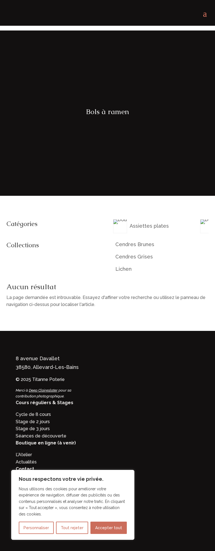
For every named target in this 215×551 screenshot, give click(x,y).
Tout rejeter (72, 528)
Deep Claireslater (43, 390)
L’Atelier (24, 454)
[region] (72, 505)
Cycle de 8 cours (33, 414)
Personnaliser (36, 528)
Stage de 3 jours (33, 428)
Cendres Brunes (134, 244)
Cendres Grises (134, 256)
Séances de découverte (41, 436)
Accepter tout (108, 528)
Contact (25, 469)
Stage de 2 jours (33, 421)
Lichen (123, 269)
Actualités (26, 462)
